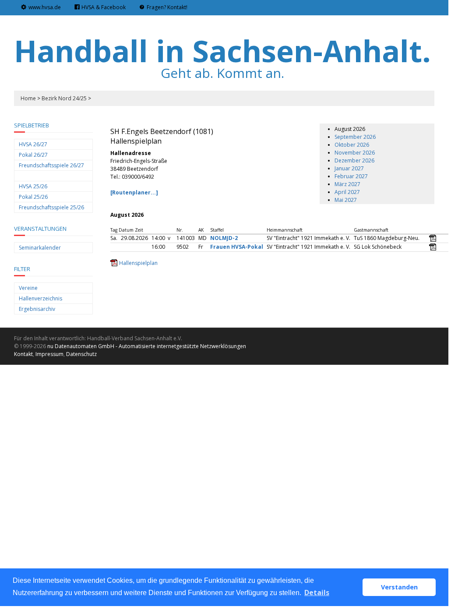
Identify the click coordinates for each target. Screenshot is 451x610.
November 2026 (355, 152)
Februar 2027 (351, 176)
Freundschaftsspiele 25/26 (51, 207)
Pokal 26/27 (33, 155)
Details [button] (316, 592)
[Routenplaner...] (134, 192)
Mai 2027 (346, 200)
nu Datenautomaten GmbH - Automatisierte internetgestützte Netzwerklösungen (146, 346)
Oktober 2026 (352, 144)
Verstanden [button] (399, 587)
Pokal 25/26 (33, 197)
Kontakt (23, 354)
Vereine (28, 288)
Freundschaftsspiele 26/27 (51, 165)
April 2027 (347, 192)
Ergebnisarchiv (37, 309)
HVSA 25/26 (33, 186)
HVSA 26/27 (33, 144)
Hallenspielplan (138, 263)
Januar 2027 (349, 168)
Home (28, 98)
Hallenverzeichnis (40, 298)
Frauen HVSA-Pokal (236, 246)
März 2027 (347, 184)
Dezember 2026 (354, 160)
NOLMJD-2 (224, 238)
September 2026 (355, 137)
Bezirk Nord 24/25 (64, 98)
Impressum (49, 354)
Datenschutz (81, 354)
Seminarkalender (40, 247)
